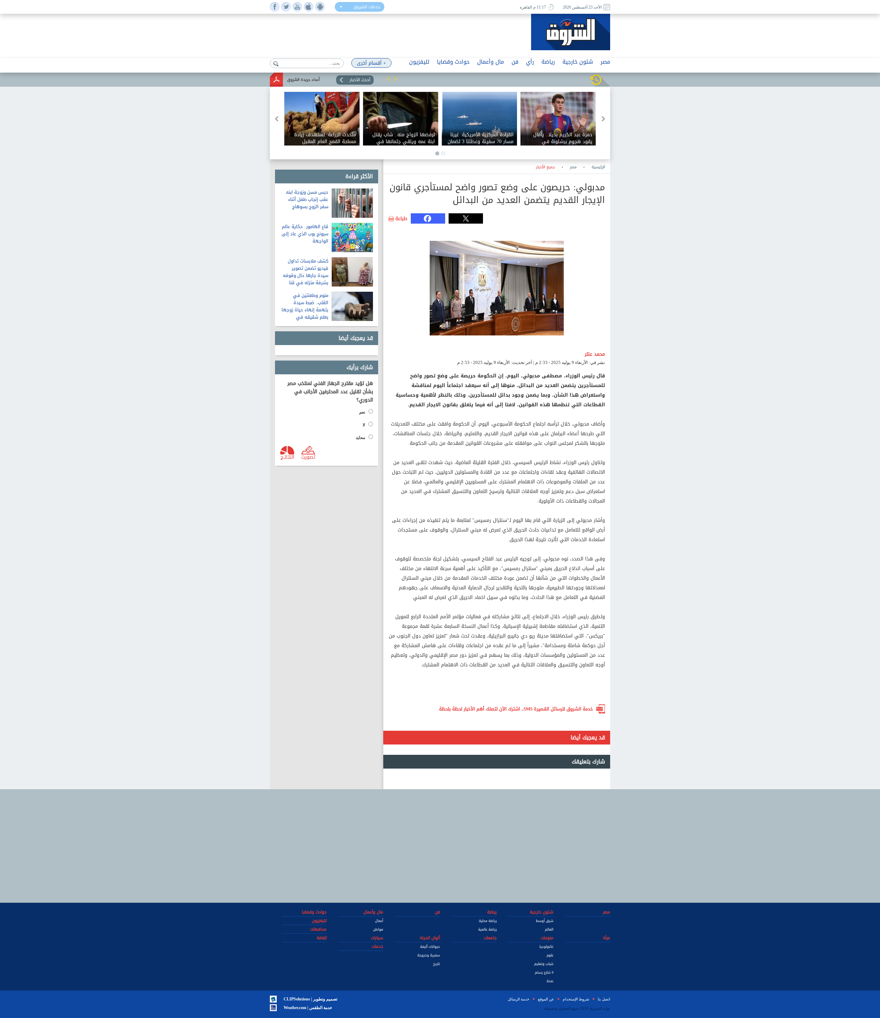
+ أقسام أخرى (371, 63)
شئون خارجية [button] (577, 61)
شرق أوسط (544, 921)
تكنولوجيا (546, 946)
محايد (360, 437)
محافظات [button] (318, 929)
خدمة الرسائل (518, 999)
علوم (550, 955)
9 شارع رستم (544, 972)
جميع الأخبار (545, 167)
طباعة (401, 218)
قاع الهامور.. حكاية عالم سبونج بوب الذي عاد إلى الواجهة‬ (305, 233)
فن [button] (515, 61)
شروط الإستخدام (576, 999)
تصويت (308, 456)
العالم (549, 929)
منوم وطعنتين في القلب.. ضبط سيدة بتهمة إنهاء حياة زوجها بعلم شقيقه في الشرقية (305, 310)
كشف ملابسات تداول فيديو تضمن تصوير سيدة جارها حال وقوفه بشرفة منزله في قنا (305, 272)
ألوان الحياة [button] (430, 938)
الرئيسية (598, 167)
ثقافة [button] (322, 938)
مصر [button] (605, 61)
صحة (550, 981)
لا (364, 424)
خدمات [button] (377, 946)
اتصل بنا (604, 999)
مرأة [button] (606, 938)
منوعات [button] (547, 938)
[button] (388, 79)
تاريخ (436, 964)
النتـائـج (287, 456)
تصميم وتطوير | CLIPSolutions (310, 999)
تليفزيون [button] (419, 61)
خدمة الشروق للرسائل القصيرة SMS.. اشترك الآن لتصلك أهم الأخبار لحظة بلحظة (516, 709)
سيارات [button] (377, 938)
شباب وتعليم (543, 964)
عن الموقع (546, 999)
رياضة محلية (488, 921)
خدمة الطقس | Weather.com (308, 1007)
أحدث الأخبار (360, 80)
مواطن (378, 929)
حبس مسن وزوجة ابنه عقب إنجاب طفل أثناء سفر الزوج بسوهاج (307, 199)
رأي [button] (530, 61)
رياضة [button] (548, 61)
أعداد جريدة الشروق (303, 79)
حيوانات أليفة (430, 946)
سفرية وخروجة (428, 955)
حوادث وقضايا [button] (453, 61)
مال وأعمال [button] (490, 61)
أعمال (379, 921)
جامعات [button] (490, 938)
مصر (573, 167)
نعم (362, 412)
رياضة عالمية (487, 929)
